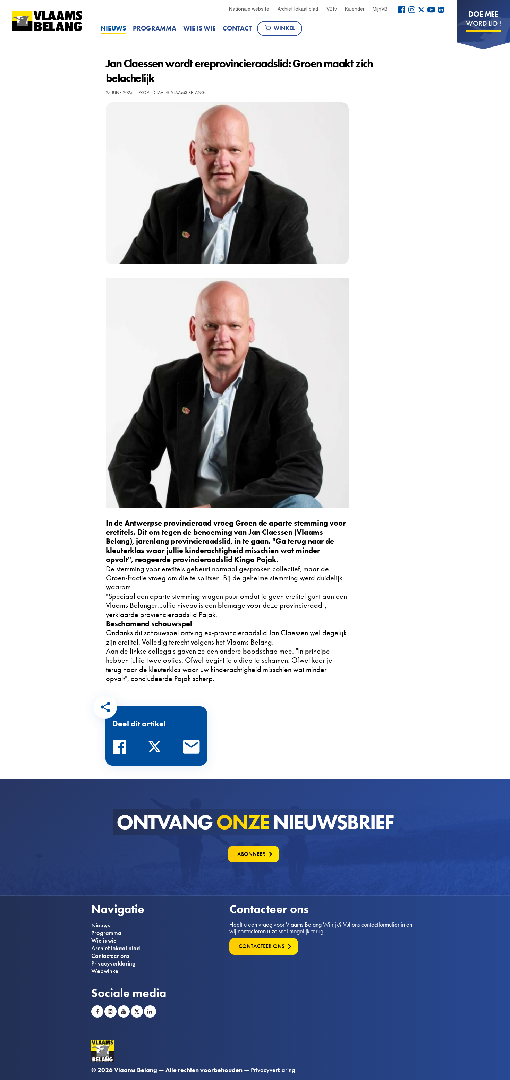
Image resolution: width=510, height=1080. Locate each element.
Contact (237, 28)
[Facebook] (401, 9)
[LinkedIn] (441, 10)
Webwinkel (105, 971)
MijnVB (380, 9)
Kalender (354, 9)
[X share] (156, 748)
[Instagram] (411, 9)
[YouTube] (431, 10)
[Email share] (191, 748)
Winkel (284, 28)
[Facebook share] (121, 748)
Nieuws (113, 28)
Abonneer (251, 854)
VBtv (331, 9)
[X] (421, 10)
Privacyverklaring (113, 963)
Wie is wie (199, 28)
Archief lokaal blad (298, 9)
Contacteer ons (110, 956)
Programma (154, 28)
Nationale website (249, 9)
